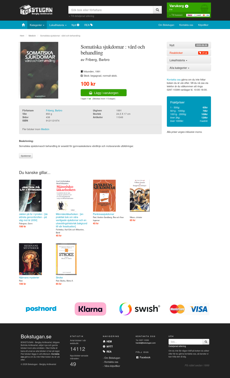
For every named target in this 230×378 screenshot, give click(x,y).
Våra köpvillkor (112, 366)
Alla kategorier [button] (179, 68)
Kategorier (36, 25)
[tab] (189, 45)
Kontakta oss (186, 24)
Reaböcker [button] (188, 52)
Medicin (32, 35)
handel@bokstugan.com (146, 342)
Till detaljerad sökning (82, 16)
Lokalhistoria (57, 25)
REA (87, 25)
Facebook (144, 357)
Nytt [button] (188, 45)
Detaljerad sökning (177, 346)
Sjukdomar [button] (26, 155)
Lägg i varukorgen (105, 92)
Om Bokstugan (166, 24)
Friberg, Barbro (54, 110)
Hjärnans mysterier (29, 277)
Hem (22, 35)
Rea (108, 351)
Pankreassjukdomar (103, 214)
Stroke (59, 277)
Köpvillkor (203, 24)
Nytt (74, 25)
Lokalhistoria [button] (178, 60)
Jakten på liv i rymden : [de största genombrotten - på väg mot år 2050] (33, 217)
